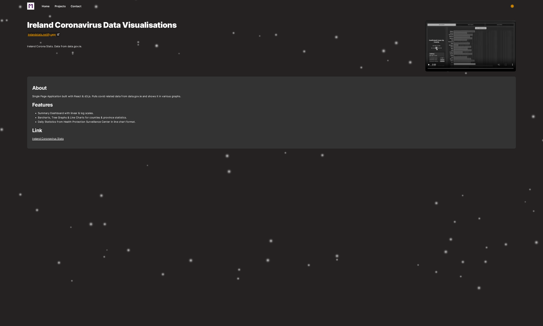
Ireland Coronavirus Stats (48, 138)
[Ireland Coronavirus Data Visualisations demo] (470, 45)
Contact (76, 6)
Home (45, 6)
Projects (60, 6)
